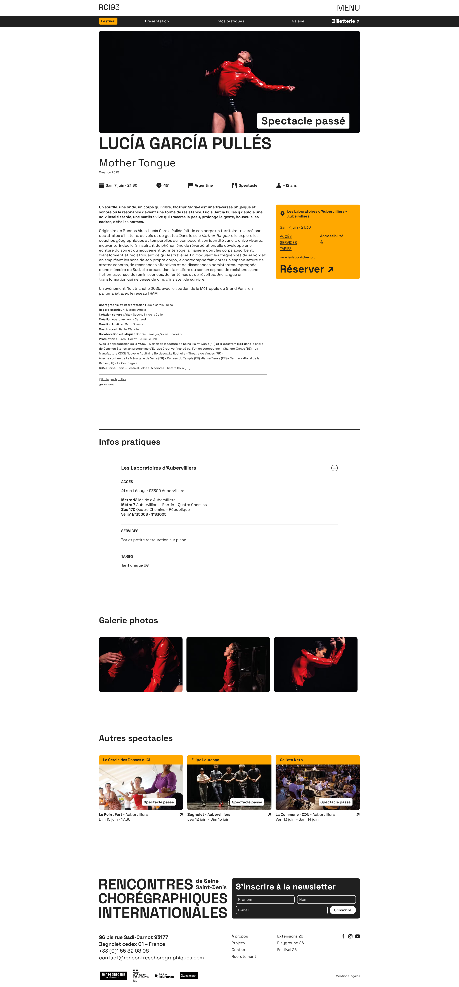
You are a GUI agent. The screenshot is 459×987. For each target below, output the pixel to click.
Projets (238, 943)
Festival (108, 21)
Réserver (302, 269)
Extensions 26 (290, 936)
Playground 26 (290, 943)
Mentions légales (348, 976)
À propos (240, 936)
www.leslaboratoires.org (298, 257)
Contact (239, 949)
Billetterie (343, 21)
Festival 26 (287, 949)
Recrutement (244, 956)
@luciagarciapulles (112, 379)
